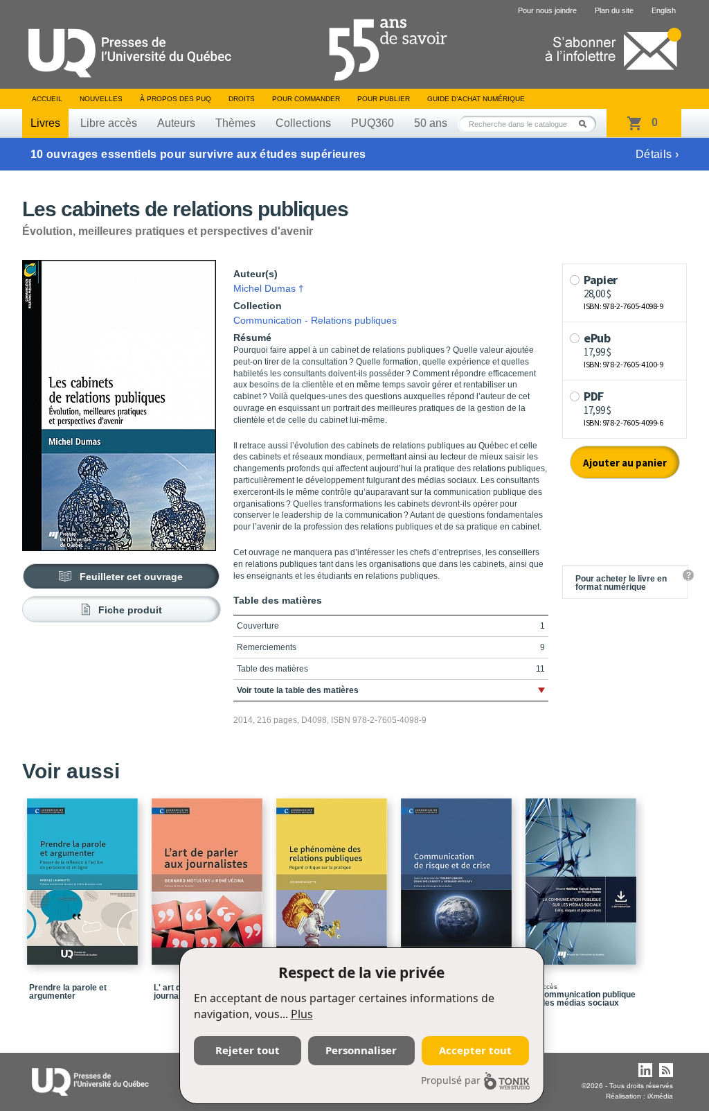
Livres (45, 123)
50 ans (430, 123)
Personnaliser (361, 1050)
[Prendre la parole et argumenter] (84, 875)
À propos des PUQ (175, 99)
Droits (241, 99)
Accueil (47, 99)
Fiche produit (130, 609)
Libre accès (108, 123)
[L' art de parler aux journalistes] (209, 875)
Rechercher (586, 123)
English (664, 10)
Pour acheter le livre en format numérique (621, 583)
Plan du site (614, 10)
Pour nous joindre (547, 10)
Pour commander (306, 99)
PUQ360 (372, 123)
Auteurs (176, 123)
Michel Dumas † (268, 288)
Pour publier (383, 99)
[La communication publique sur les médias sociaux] (583, 875)
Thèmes (235, 123)
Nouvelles (101, 99)
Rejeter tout (247, 1050)
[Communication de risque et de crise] (458, 875)
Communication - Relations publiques (315, 320)
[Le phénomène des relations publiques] (333, 875)
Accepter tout (475, 1050)
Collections (303, 123)
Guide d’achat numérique (476, 99)
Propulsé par (451, 1080)
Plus (302, 1014)
